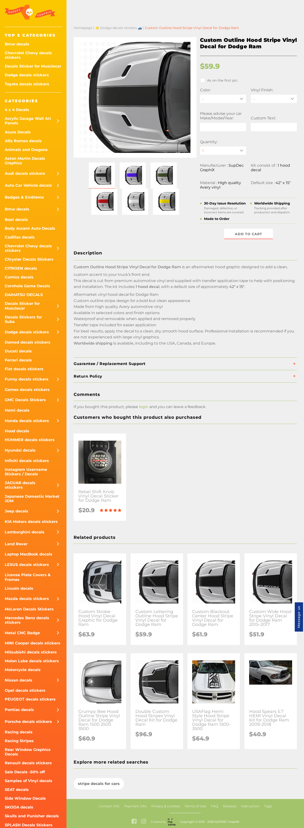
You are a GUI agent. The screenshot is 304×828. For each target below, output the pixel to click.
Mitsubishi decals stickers (31, 652)
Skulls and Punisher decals (32, 816)
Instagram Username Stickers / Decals (26, 471)
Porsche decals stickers (28, 721)
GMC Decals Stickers (25, 400)
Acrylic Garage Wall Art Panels (28, 120)
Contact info (109, 806)
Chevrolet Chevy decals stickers (28, 55)
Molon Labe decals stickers (32, 661)
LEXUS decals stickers (27, 564)
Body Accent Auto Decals (30, 228)
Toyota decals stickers (27, 84)
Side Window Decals (25, 798)
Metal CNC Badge (22, 633)
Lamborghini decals (24, 532)
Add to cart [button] (248, 234)
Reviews (229, 806)
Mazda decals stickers (27, 598)
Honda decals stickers (27, 421)
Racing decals (19, 732)
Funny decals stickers (26, 379)
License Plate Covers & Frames (28, 577)
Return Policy (88, 376)
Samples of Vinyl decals (28, 781)
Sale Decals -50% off (25, 772)
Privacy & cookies (165, 806)
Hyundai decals (20, 450)
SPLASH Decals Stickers (28, 825)
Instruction (250, 806)
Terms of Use (195, 806)
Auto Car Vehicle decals (28, 185)
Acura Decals (18, 132)
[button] (102, 175)
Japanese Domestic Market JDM (32, 498)
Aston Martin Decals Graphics (25, 160)
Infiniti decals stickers (27, 460)
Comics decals (19, 277)
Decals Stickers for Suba (23, 319)
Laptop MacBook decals (28, 554)
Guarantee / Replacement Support (110, 363)
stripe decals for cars (99, 783)
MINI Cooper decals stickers (32, 643)
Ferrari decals (18, 360)
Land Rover (16, 544)
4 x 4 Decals (17, 109)
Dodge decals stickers (27, 75)
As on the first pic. (222, 80)
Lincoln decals (19, 588)
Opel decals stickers (25, 690)
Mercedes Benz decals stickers (27, 620)
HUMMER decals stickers (30, 440)
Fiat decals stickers (24, 369)
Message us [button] (299, 617)
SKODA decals (19, 807)
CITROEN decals (21, 268)
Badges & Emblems (24, 197)
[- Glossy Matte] (274, 99)
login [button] (143, 406)
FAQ (214, 806)
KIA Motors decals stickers (31, 521)
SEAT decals (17, 789)
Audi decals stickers (25, 173)
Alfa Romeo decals (23, 141)
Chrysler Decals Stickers (29, 259)
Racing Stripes (19, 741)
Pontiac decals (19, 709)
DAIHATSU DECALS (24, 294)
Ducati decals (18, 351)
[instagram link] (143, 822)
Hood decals (17, 431)
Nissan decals (18, 680)
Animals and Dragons (26, 149)
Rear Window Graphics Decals (28, 751)
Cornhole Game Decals (27, 286)
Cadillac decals (20, 237)
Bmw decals (17, 44)
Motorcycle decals (23, 669)
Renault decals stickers (28, 763)
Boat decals (16, 219)
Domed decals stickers (27, 342)
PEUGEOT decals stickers (30, 699)
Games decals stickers (27, 389)
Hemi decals (17, 410)
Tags (268, 806)
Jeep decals (16, 511)
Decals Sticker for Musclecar (33, 66)
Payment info (135, 806)
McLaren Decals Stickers (29, 609)
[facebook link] (134, 822)
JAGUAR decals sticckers (20, 485)
